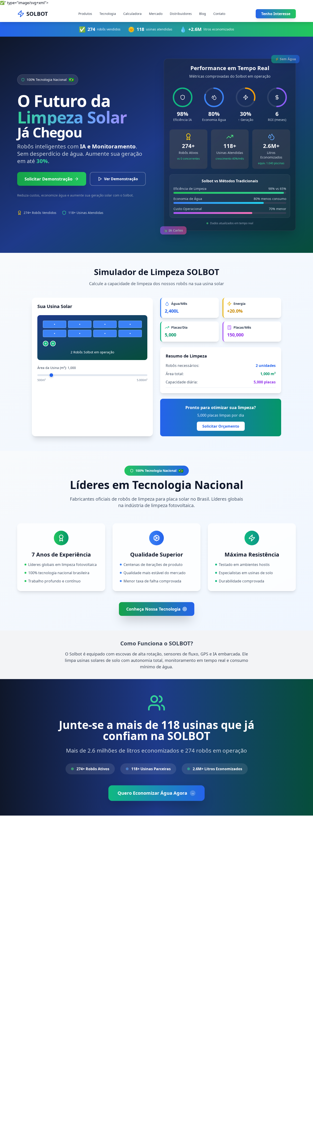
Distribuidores (181, 13)
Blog (202, 13)
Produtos (85, 13)
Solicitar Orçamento (220, 426)
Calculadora (132, 13)
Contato (219, 13)
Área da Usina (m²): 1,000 (56, 368)
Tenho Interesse (275, 13)
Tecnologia (107, 13)
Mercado (155, 13)
